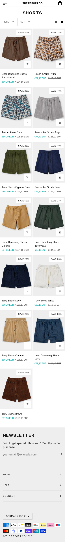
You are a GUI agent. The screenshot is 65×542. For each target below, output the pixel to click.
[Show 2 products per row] (62, 22)
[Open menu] (8, 3)
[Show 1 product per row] (56, 22)
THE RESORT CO (15, 536)
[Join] (59, 454)
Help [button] (6, 485)
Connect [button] (9, 496)
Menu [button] (6, 474)
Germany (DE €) (16, 516)
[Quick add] (27, 64)
